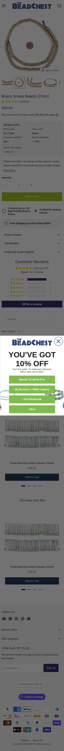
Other (32, 409)
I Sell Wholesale (32, 399)
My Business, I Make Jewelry (32, 389)
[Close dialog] (58, 341)
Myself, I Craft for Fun (32, 379)
